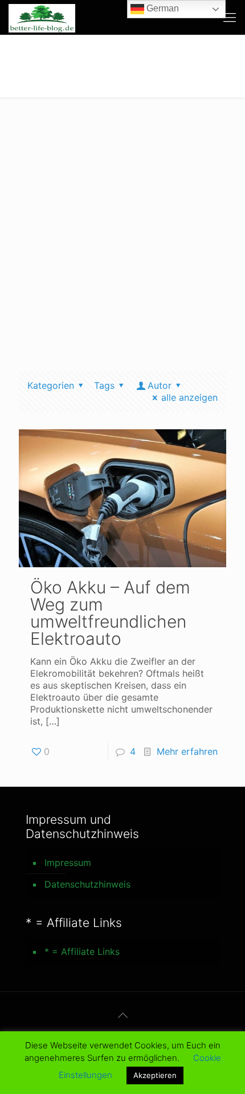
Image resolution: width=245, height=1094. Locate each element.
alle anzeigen (189, 397)
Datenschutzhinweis (87, 884)
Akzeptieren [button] (155, 1075)
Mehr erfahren (187, 751)
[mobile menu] (229, 17)
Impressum (67, 862)
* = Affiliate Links (82, 951)
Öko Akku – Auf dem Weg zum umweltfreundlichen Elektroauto (110, 613)
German (161, 8)
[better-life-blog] (42, 17)
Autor (160, 385)
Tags (104, 385)
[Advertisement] (122, 225)
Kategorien (50, 385)
